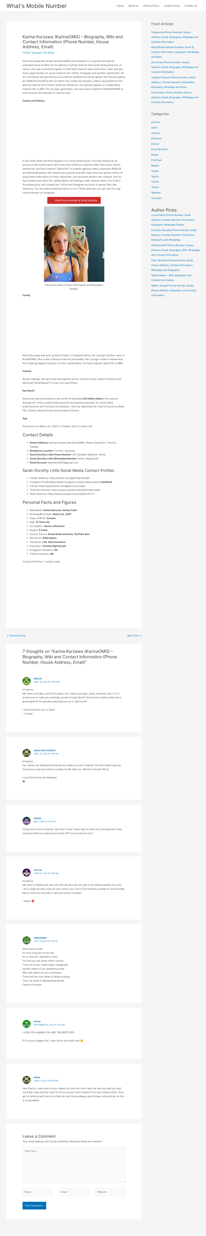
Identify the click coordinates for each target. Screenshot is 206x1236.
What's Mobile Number (36, 5)
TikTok (26, 52)
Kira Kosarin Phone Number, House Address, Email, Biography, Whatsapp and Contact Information (174, 97)
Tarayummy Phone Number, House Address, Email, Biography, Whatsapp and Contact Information (174, 37)
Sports (155, 176)
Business (156, 138)
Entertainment (159, 149)
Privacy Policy (151, 5)
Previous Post (16, 635)
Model (154, 154)
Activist (155, 122)
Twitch (155, 187)
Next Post (134, 635)
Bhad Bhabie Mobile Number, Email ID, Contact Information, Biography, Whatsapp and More (175, 52)
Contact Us (191, 5)
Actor (154, 127)
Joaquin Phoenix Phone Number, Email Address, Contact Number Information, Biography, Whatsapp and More (173, 82)
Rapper (155, 165)
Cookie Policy (172, 5)
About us (133, 5)
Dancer (155, 143)
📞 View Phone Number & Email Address (74, 200)
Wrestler (156, 192)
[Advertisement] (74, 129)
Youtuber (36, 52)
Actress (155, 133)
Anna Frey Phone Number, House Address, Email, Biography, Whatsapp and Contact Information (174, 67)
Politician (156, 160)
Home (120, 5)
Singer (155, 170)
